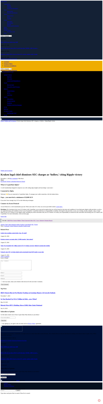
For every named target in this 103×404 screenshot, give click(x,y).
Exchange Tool (11, 31)
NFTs (8, 17)
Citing (9, 224)
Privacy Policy (8, 64)
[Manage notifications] (99, 400)
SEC (32, 224)
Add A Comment (5, 256)
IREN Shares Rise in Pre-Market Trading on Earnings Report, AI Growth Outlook (28, 293)
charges (3, 224)
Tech (5, 10)
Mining (6, 28)
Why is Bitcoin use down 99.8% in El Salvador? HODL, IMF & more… (19, 48)
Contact (6, 62)
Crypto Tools (7, 30)
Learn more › (59, 206)
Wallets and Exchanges (13, 26)
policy (17, 380)
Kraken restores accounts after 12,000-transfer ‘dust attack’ (17, 239)
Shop (5, 33)
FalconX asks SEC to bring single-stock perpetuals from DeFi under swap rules (22, 252)
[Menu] (1, 118)
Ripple (29, 224)
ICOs (5, 27)
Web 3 (5, 14)
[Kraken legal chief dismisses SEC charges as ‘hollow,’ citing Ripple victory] (50, 169)
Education (9, 21)
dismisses (13, 224)
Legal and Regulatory (12, 8)
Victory (36, 224)
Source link (3, 216)
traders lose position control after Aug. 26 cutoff (14, 233)
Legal (25, 224)
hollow (18, 224)
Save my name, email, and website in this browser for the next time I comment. (23, 281)
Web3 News (10, 15)
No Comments (13, 178)
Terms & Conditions (10, 66)
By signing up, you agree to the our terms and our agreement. (21, 323)
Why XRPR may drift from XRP (9, 42)
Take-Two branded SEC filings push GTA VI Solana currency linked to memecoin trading (25, 245)
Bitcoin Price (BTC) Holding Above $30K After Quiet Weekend (21, 305)
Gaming (9, 18)
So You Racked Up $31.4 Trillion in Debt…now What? (19, 299)
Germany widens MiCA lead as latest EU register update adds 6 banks (19, 54)
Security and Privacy (12, 12)
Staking (9, 24)
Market (9, 5)
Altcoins (9, 7)
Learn (5, 20)
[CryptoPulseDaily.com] (7, 71)
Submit (18, 390)
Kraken (22, 224)
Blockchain (10, 11)
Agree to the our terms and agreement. (13, 380)
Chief (6, 224)
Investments (10, 23)
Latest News (7, 4)
